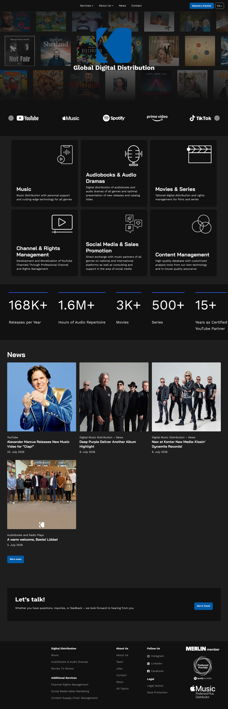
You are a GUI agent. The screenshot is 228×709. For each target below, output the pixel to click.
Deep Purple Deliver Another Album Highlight (107, 444)
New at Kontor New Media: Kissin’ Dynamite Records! (178, 444)
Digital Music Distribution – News (101, 437)
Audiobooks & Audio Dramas (69, 661)
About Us (105, 5)
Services (85, 5)
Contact (136, 5)
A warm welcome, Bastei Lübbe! (32, 539)
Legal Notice (155, 685)
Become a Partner (201, 6)
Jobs (119, 668)
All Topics (122, 688)
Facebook (157, 671)
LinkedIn (156, 663)
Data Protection (157, 692)
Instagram (157, 656)
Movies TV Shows (62, 668)
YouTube (12, 437)
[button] (219, 6)
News (122, 5)
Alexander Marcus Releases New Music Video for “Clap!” (38, 444)
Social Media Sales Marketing (70, 691)
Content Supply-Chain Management (74, 697)
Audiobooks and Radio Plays (25, 535)
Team (119, 661)
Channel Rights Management (69, 684)
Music (55, 655)
